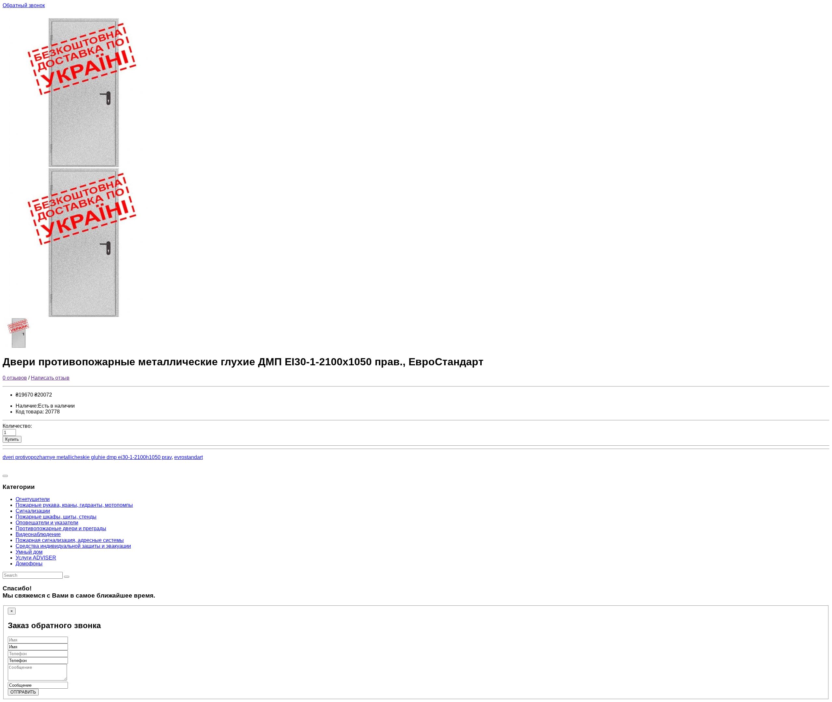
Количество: (17, 426)
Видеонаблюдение (38, 534)
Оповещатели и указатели (47, 522)
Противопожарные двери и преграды (61, 528)
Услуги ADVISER (36, 557)
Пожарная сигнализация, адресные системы (70, 540)
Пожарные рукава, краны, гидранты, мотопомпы (74, 505)
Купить (12, 439)
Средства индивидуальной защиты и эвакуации (73, 546)
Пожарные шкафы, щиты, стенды (56, 517)
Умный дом (29, 552)
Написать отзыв (50, 378)
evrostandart (188, 457)
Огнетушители (33, 499)
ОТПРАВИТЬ (23, 692)
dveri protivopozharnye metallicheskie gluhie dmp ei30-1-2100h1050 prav (87, 457)
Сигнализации (33, 511)
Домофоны (29, 563)
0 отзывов (15, 378)
